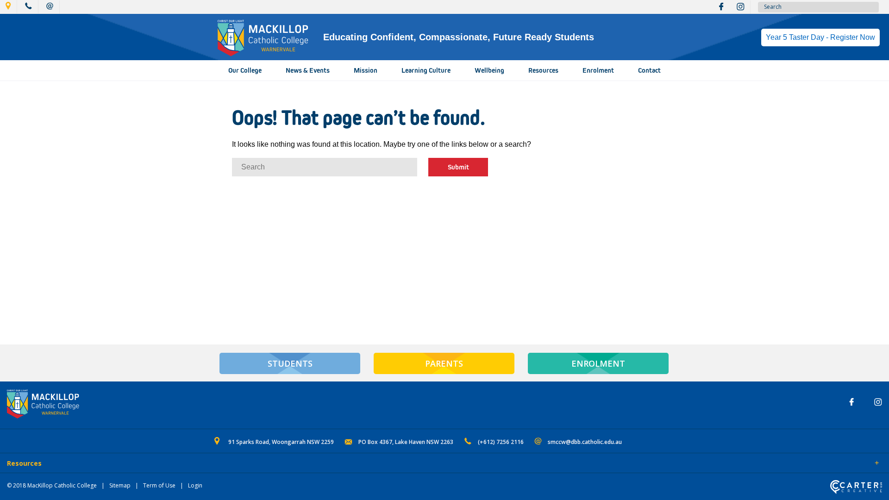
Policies (58, 464)
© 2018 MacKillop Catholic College (52, 485)
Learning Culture (426, 70)
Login (195, 485)
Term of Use (159, 485)
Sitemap (120, 485)
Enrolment (598, 70)
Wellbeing (489, 70)
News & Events (308, 70)
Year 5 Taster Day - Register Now (820, 37)
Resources (543, 70)
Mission (365, 70)
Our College (245, 70)
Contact (649, 70)
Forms (90, 464)
